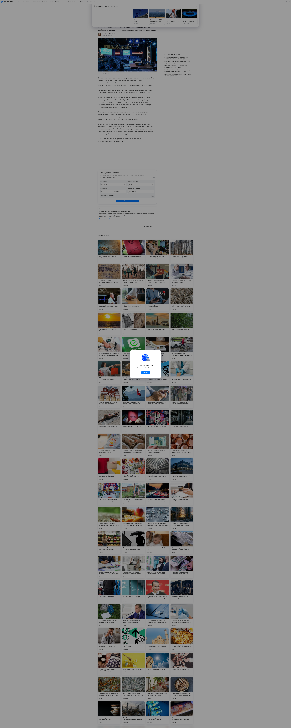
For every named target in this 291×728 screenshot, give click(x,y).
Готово (145, 372)
